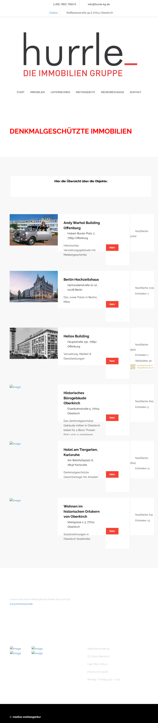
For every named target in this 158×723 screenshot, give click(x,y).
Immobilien (96, 605)
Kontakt (93, 612)
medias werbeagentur (27, 716)
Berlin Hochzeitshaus (81, 279)
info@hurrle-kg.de (99, 4)
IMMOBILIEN (37, 92)
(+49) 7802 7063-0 (64, 4)
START (20, 92)
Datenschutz (97, 625)
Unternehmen (97, 599)
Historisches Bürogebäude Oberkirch (75, 398)
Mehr (112, 247)
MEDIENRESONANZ (112, 92)
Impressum (96, 619)
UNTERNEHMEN (60, 92)
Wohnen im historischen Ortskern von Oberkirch (82, 511)
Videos (53, 12)
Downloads (96, 632)
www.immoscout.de (21, 603)
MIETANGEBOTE (85, 92)
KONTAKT (135, 92)
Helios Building (76, 336)
